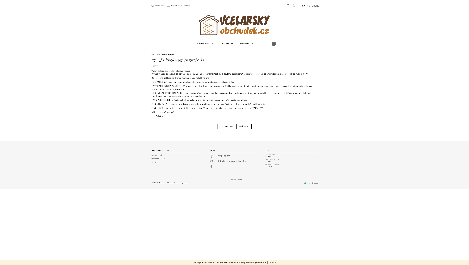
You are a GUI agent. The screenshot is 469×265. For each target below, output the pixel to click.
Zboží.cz (230, 179)
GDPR (153, 162)
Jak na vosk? (270, 154)
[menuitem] (205, 44)
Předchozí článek (227, 126)
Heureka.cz (238, 179)
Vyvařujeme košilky (272, 165)
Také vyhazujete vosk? (273, 159)
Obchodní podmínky (159, 158)
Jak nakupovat (156, 155)
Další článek (244, 126)
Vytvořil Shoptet (312, 183)
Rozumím (272, 263)
